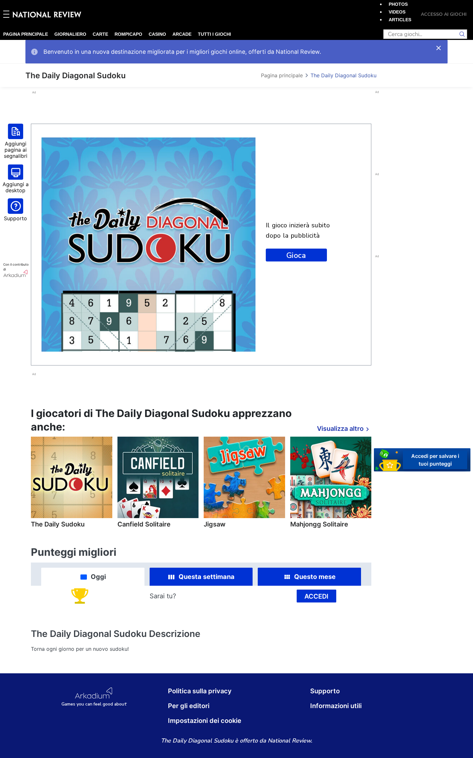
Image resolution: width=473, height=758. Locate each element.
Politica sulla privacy (200, 691)
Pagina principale (25, 34)
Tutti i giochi (214, 34)
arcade (181, 34)
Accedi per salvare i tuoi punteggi (435, 459)
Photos (398, 4)
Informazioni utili (336, 706)
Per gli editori (188, 706)
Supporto (325, 691)
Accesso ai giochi (444, 14)
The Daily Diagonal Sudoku (343, 75)
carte (100, 34)
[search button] (462, 34)
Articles (400, 19)
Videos (397, 11)
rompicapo (128, 34)
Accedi (316, 596)
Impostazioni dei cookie (204, 721)
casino (157, 34)
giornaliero (70, 34)
